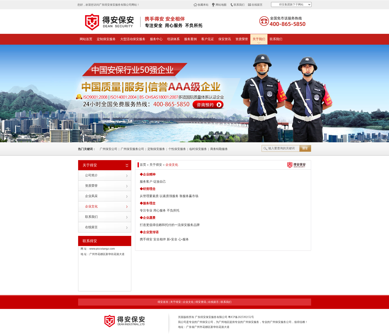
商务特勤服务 (219, 149)
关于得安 (175, 302)
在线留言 (257, 4)
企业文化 (91, 206)
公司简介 (91, 175)
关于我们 (259, 39)
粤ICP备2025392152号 (241, 317)
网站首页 (86, 39)
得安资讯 (200, 302)
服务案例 (190, 39)
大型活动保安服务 (132, 39)
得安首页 (163, 302)
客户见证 (207, 39)
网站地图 (221, 4)
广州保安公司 (108, 149)
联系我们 (239, 4)
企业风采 (91, 196)
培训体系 (173, 39)
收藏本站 (203, 4)
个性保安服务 (177, 149)
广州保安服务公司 (132, 149)
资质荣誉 (241, 39)
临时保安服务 (198, 149)
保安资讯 (224, 39)
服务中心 (156, 39)
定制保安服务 (106, 39)
